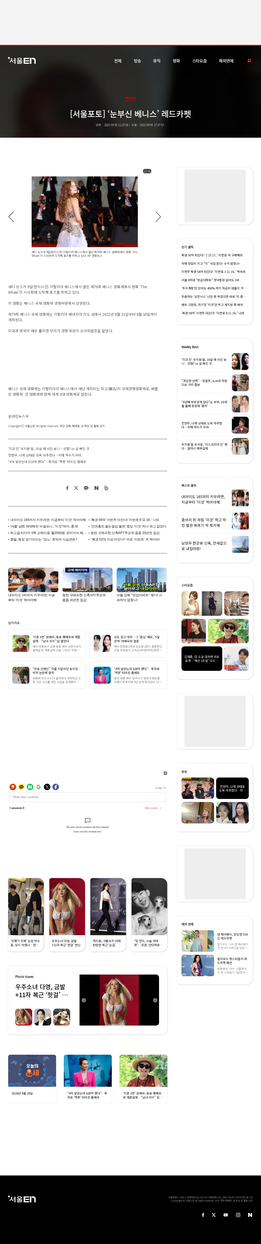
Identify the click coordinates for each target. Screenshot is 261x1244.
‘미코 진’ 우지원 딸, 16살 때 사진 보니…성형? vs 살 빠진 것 (48, 448)
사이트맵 (240, 1197)
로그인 (249, 1197)
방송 (137, 61)
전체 (118, 61)
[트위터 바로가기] (213, 1214)
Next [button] (155, 1000)
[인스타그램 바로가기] (238, 1214)
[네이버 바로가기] (250, 1214)
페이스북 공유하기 (67, 488)
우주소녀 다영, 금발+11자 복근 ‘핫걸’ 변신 (41, 994)
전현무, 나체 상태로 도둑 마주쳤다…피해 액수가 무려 (44, 455)
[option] (84, 217)
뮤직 (156, 61)
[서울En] (22, 60)
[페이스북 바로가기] (203, 1214)
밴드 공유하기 (106, 488)
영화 (176, 61)
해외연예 (226, 61)
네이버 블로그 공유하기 (96, 488)
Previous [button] (84, 1000)
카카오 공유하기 (86, 488)
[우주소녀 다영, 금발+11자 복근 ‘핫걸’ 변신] (119, 1000)
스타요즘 (199, 61)
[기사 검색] (246, 60)
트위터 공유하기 (76, 488)
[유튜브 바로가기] (225, 1214)
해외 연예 (187, 924)
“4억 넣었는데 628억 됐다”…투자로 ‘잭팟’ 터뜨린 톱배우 (47, 461)
